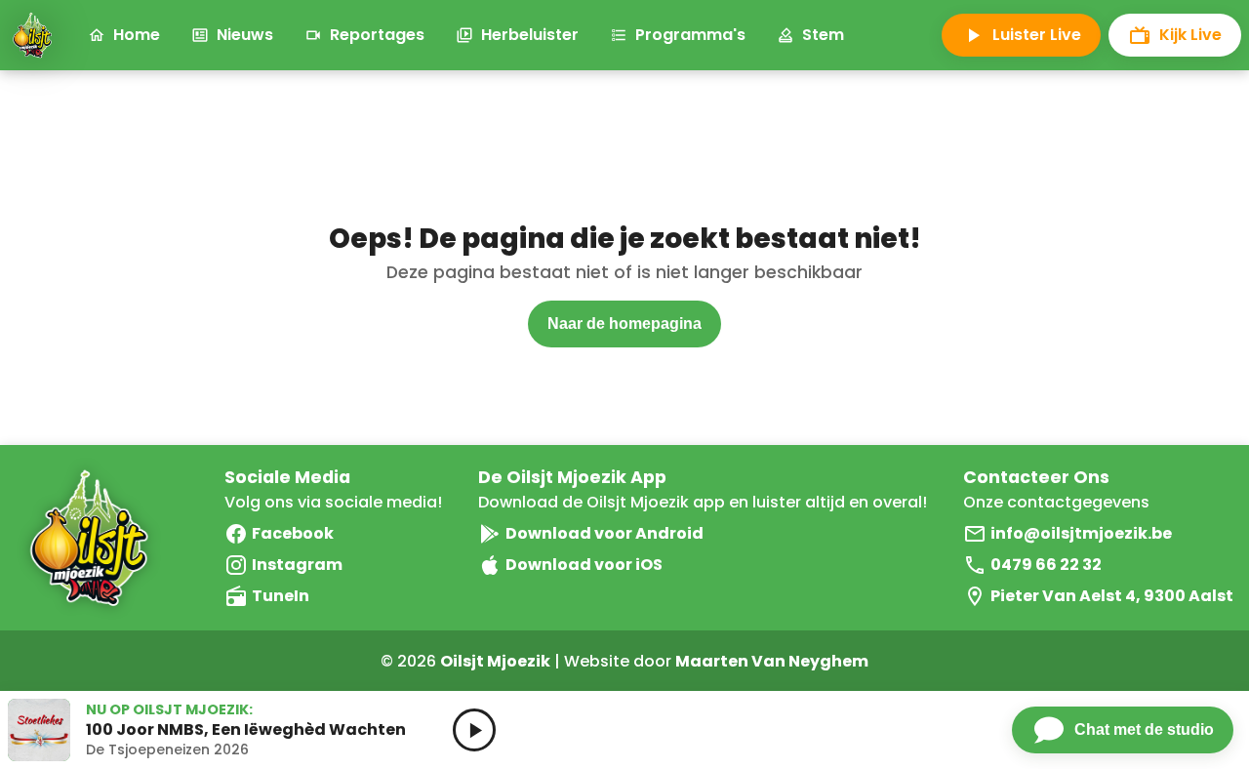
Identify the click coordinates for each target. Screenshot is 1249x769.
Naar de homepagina (624, 323)
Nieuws (245, 34)
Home (136, 34)
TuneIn (280, 596)
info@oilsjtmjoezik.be (1081, 533)
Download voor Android (604, 533)
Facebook (293, 533)
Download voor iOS (584, 564)
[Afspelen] (474, 729)
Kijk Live (1190, 34)
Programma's (690, 34)
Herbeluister (530, 34)
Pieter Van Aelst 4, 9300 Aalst (1111, 596)
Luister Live (1036, 34)
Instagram (297, 564)
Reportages (377, 34)
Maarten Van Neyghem (771, 661)
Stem (823, 34)
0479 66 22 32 (1046, 564)
